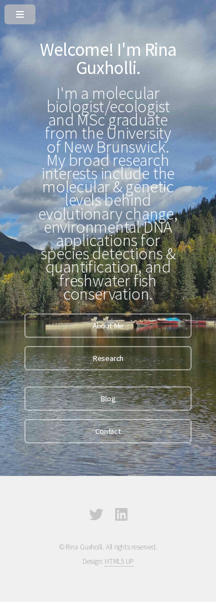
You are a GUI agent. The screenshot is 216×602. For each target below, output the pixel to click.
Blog (107, 399)
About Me (108, 326)
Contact (107, 431)
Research (108, 358)
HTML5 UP (119, 561)
